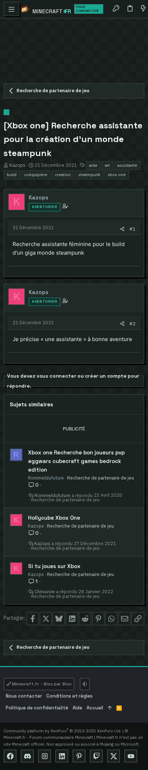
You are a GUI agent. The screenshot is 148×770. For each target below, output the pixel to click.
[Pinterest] (79, 756)
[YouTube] (130, 756)
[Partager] (122, 229)
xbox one (117, 174)
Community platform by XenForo (62, 730)
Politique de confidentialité (37, 708)
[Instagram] (44, 756)
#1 (132, 229)
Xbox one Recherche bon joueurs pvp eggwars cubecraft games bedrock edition (76, 461)
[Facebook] (10, 756)
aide (93, 165)
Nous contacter (24, 696)
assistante (127, 165)
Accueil (95, 708)
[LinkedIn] (61, 756)
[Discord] (27, 756)
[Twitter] (113, 756)
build (12, 174)
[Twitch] (96, 756)
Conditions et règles (69, 696)
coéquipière (35, 174)
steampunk (89, 174)
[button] (11, 9)
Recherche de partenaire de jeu (100, 478)
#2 (132, 323)
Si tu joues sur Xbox (54, 566)
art (107, 165)
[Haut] (109, 708)
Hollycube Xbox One (54, 517)
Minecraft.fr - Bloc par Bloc (41, 684)
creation (63, 174)
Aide (77, 708)
